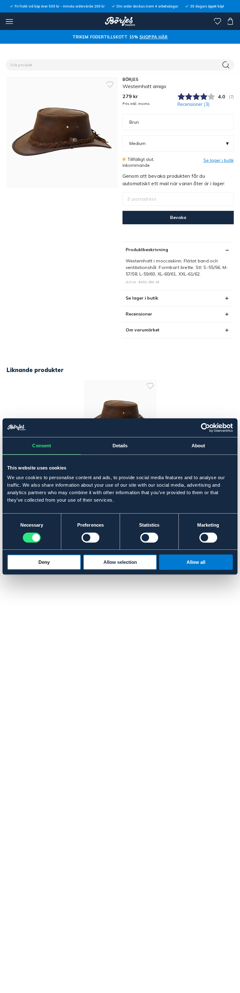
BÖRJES (130, 79)
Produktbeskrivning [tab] (147, 249)
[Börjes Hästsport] (120, 21)
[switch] (90, 538)
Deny (44, 562)
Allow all (196, 562)
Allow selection (120, 562)
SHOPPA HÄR (153, 36)
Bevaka (178, 217)
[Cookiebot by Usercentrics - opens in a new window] (205, 427)
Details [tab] (120, 445)
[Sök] (226, 65)
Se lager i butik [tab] (142, 298)
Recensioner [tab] (139, 314)
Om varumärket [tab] (142, 330)
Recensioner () (194, 104)
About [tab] (198, 445)
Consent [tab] (41, 445)
